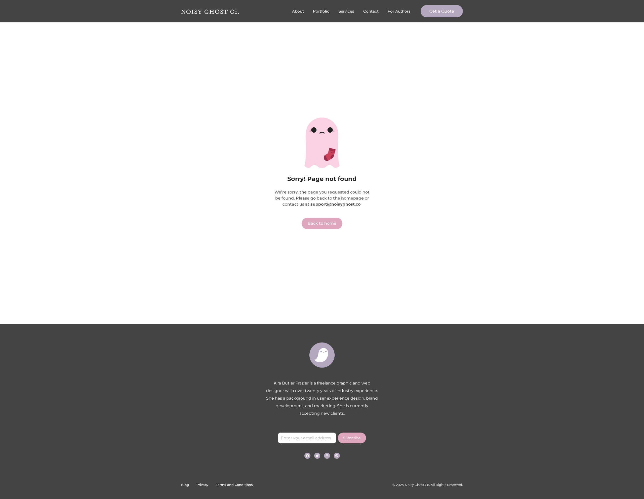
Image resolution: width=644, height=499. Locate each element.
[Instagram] (327, 456)
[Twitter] (317, 456)
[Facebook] (307, 456)
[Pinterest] (337, 456)
